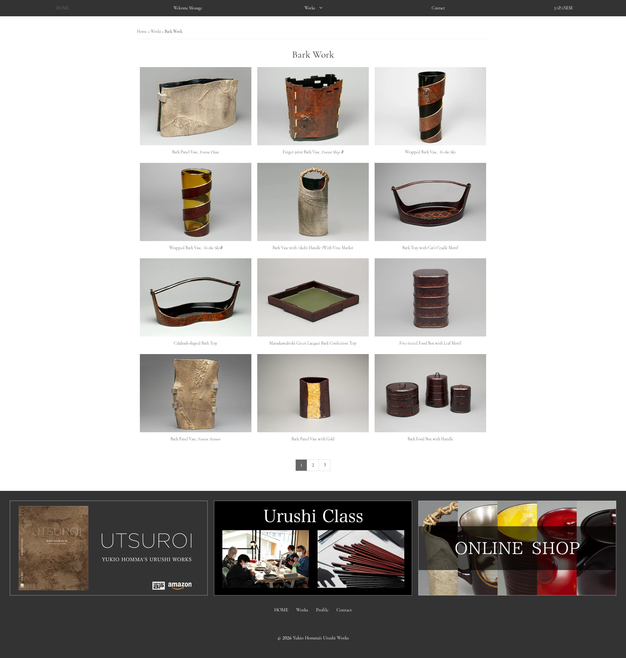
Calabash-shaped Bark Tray (195, 343)
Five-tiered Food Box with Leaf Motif (430, 343)
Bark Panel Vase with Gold (313, 439)
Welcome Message (187, 8)
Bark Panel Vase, (195, 152)
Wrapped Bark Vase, (430, 152)
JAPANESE (563, 8)
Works (310, 8)
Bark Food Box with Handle (430, 439)
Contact (438, 8)
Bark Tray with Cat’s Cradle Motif (430, 247)
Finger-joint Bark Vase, (313, 152)
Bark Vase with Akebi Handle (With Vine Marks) (313, 247)
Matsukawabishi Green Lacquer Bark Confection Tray (313, 343)
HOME (62, 8)
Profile (322, 610)
